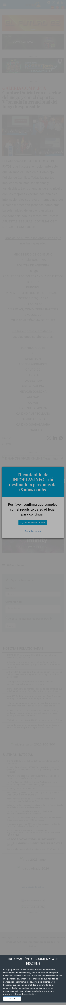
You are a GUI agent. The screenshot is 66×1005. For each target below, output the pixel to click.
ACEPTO (12, 998)
